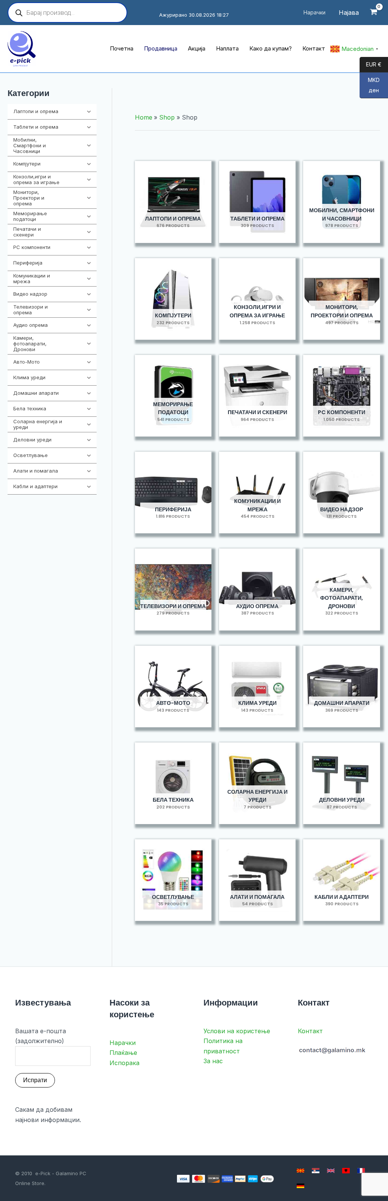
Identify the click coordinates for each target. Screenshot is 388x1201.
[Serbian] (315, 1170)
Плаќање (123, 1052)
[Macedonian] (300, 1170)
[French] (361, 1170)
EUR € (371, 64)
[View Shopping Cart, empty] (373, 12)
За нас (213, 1061)
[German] (300, 1186)
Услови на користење (236, 1031)
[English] (331, 1170)
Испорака (124, 1063)
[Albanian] (346, 1170)
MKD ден (370, 85)
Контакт (310, 1031)
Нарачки (123, 1043)
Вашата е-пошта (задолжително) (40, 1036)
